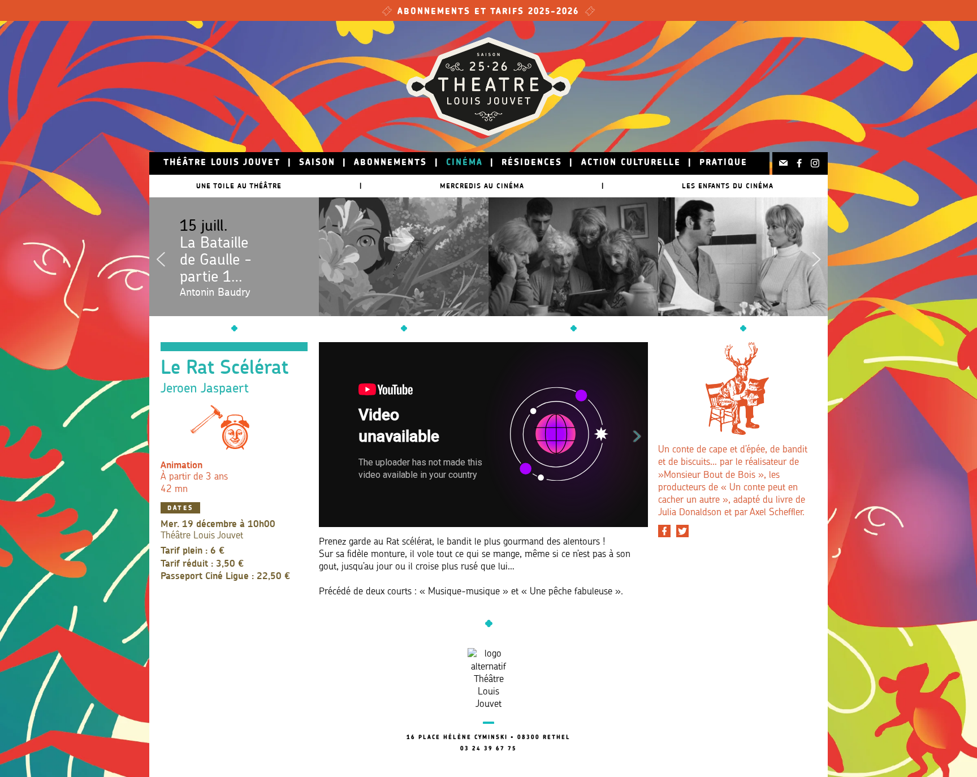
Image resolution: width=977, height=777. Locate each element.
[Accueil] (488, 86)
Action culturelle (631, 163)
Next (816, 257)
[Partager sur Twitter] (682, 531)
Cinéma (464, 163)
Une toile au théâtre (239, 186)
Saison (317, 163)
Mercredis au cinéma (482, 186)
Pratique (723, 163)
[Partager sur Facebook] (664, 531)
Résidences (532, 163)
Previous (160, 257)
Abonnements (390, 163)
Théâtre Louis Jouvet (221, 163)
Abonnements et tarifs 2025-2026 (488, 12)
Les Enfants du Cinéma (727, 186)
